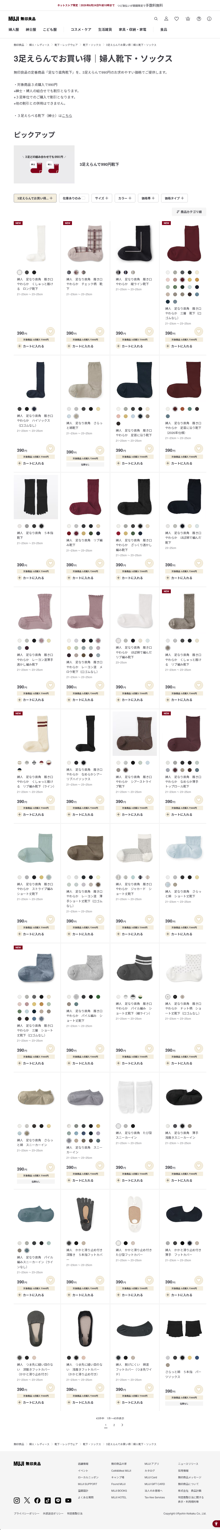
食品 (163, 29)
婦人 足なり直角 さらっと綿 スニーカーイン (35, 1145)
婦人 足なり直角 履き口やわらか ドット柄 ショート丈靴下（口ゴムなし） (183, 1010)
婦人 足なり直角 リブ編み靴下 (84, 545)
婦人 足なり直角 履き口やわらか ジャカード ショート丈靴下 (134, 891)
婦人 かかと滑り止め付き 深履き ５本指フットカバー (85, 1257)
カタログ (150, 1470)
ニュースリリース (188, 1463)
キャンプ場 (117, 1477)
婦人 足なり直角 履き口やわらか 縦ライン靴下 (134, 284)
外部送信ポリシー (53, 1513)
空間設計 (83, 1490)
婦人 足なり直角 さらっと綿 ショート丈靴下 (183, 896)
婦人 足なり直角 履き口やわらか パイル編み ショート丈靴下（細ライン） (134, 1010)
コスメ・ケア (81, 29)
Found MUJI (118, 1484)
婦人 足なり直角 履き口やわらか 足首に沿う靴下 (134, 435)
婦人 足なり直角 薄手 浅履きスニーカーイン (183, 1138)
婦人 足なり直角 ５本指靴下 (35, 538)
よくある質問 (85, 1497)
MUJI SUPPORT (87, 1484)
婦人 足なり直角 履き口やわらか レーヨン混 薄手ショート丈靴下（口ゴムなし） (84, 901)
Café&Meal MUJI (121, 1470)
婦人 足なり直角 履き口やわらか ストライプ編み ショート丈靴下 (36, 891)
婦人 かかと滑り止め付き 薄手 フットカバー (184, 1255)
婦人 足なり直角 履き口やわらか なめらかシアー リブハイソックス (85, 776)
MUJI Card (151, 1477)
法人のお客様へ (154, 1490)
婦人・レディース (39, 45)
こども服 (50, 29)
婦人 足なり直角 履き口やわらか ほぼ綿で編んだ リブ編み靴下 (135, 654)
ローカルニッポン (88, 1477)
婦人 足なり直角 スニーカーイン (84, 1152)
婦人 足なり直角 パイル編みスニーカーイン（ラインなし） (35, 1264)
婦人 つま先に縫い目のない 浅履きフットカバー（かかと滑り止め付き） (84, 1371)
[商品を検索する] (156, 19)
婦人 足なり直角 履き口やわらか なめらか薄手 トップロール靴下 (183, 784)
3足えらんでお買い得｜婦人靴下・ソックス (131, 45)
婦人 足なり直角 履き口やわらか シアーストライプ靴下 (134, 784)
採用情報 (183, 1470)
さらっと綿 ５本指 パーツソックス (183, 1374)
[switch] (50, 331)
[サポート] (209, 19)
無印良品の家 (119, 1463)
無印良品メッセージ (189, 1477)
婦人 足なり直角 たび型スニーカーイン (134, 1138)
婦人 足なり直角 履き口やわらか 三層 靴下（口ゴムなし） (183, 315)
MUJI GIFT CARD (155, 1484)
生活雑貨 (105, 29)
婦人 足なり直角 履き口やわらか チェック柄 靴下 (84, 286)
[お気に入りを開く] (176, 19)
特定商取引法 (74, 1513)
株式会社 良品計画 (189, 1490)
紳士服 (31, 29)
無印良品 (19, 45)
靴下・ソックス (92, 45)
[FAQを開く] (199, 19)
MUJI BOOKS (119, 1490)
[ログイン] (166, 19)
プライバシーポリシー (27, 1513)
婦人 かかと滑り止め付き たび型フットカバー (135, 1255)
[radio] (19, 272)
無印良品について (188, 1484)
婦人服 (14, 29)
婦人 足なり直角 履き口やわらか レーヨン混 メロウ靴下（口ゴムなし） (84, 669)
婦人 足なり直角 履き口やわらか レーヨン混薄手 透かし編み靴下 (36, 661)
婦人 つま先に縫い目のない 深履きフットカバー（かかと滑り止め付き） (35, 1371)
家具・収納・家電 (132, 29)
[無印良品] (27, 1464)
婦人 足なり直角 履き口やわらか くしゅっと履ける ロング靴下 (35, 286)
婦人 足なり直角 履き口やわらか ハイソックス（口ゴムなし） (35, 422)
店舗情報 (83, 1463)
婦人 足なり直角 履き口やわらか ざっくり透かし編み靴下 (134, 547)
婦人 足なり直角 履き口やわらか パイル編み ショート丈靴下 (84, 1018)
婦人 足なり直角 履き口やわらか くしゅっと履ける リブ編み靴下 (183, 661)
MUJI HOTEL (119, 1497)
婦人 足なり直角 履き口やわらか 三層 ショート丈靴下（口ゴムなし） (35, 1032)
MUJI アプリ (152, 1463)
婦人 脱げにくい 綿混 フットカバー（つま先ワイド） (134, 1371)
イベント (83, 1470)
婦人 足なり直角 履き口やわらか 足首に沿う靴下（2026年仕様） (183, 430)
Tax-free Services (155, 1497)
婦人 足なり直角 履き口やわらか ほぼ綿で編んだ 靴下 (184, 540)
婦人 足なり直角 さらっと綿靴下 (84, 428)
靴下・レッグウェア (66, 45)
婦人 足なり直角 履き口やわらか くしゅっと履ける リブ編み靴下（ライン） (36, 784)
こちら (67, 115)
